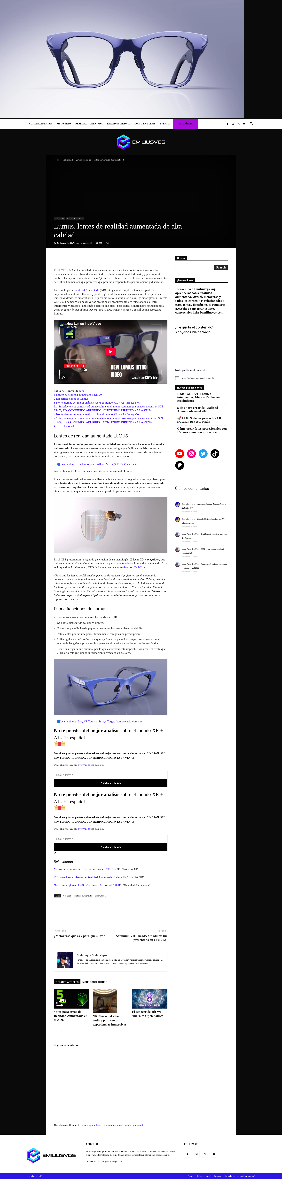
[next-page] (61, 1031)
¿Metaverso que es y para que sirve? (79, 936)
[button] (251, 124)
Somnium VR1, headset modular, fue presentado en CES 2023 (141, 938)
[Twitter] (238, 124)
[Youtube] (244, 124)
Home (56, 159)
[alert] (201, 378)
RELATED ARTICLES (67, 982)
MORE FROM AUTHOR (94, 982)
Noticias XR (68, 159)
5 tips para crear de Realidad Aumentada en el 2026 (70, 1016)
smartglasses (100, 896)
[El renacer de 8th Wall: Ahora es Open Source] (149, 999)
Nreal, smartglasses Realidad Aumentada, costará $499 (86, 885)
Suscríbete (186, 123)
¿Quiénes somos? (203, 1176)
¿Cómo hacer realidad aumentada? (239, 1176)
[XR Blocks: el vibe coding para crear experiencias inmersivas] (110, 1001)
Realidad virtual (118, 123)
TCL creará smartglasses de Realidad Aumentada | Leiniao (88, 877)
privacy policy (84, 765)
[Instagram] (233, 124)
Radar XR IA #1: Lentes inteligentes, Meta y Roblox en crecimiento (198, 397)
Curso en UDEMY (144, 123)
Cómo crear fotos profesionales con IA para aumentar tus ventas (202, 430)
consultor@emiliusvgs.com (109, 1161)
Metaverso (64, 123)
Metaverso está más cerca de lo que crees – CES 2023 (86, 869)
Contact (217, 1176)
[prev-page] (56, 1031)
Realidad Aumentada (88, 123)
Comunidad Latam (40, 123)
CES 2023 (67, 896)
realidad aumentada (83, 896)
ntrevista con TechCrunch (133, 567)
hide (81, 390)
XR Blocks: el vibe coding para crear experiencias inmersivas (109, 1020)
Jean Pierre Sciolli (189, 534)
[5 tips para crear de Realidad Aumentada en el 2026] (71, 999)
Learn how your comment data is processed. (120, 1125)
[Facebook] (227, 124)
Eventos (165, 123)
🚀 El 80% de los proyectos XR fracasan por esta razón (199, 419)
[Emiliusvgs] (141, 142)
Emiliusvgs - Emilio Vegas (67, 243)
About (190, 1176)
